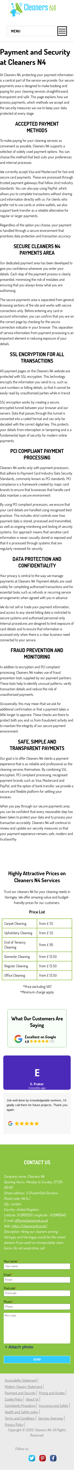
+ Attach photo (19, 1347)
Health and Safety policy (21, 1411)
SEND (37, 1359)
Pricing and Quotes (52, 1392)
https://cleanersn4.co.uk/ (29, 1225)
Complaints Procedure (20, 1405)
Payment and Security (20, 1392)
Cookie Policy (14, 1399)
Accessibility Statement (21, 1380)
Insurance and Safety (53, 1405)
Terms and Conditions (20, 1418)
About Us (32, 1399)
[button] (9, 1090)
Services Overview (50, 1418)
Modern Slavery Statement (23, 1386)
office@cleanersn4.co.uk (31, 1220)
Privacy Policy (14, 1424)
